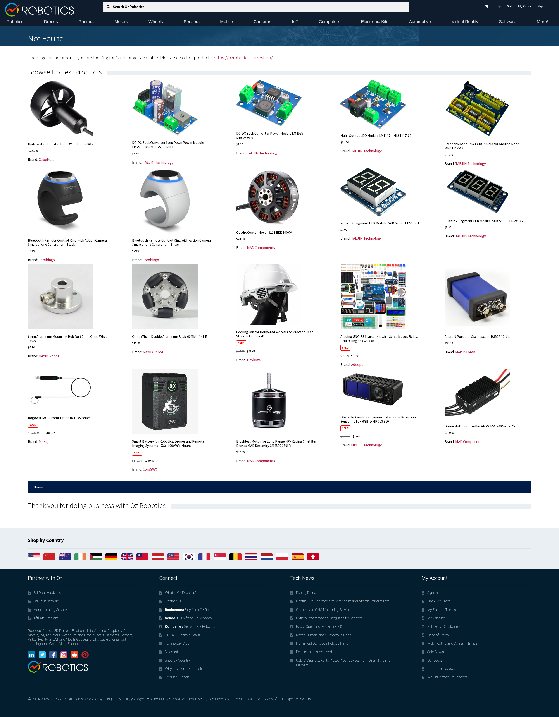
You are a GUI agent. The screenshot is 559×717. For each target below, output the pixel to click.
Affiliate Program (46, 618)
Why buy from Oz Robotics (185, 669)
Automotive (420, 21)
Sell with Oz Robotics (190, 626)
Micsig (43, 441)
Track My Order (438, 601)
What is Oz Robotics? (180, 593)
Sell (509, 6)
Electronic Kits (374, 21)
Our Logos (435, 660)
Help (497, 6)
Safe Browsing (438, 652)
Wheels (155, 21)
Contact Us (173, 601)
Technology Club (177, 643)
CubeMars (46, 159)
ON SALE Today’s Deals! (182, 635)
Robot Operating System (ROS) (319, 626)
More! (542, 21)
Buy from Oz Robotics (191, 610)
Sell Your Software (47, 601)
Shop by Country (177, 660)
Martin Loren (465, 352)
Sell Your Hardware (47, 593)
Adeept (357, 364)
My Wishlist (436, 618)
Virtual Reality (465, 21)
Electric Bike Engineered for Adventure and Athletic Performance (343, 601)
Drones (51, 21)
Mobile (226, 21)
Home (38, 487)
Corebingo (47, 259)
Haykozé (254, 360)
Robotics (15, 21)
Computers (329, 21)
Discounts (172, 652)
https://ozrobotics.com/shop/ (243, 58)
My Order (524, 6)
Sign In (542, 6)
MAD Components (261, 247)
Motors (121, 21)
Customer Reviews (441, 669)
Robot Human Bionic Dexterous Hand (323, 635)
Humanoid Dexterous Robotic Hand (322, 643)
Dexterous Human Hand (314, 652)
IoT (295, 21)
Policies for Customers (444, 626)
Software (507, 21)
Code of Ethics (438, 635)
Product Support (177, 677)
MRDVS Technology (366, 445)
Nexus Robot (49, 356)
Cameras (262, 21)
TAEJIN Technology (158, 162)
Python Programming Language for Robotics (329, 618)
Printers (86, 21)
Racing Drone (306, 593)
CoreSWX (150, 469)
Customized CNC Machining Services (324, 610)
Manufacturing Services (51, 610)
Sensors (192, 21)
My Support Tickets (441, 610)
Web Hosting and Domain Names (452, 643)
